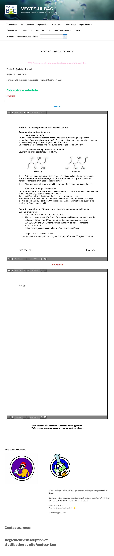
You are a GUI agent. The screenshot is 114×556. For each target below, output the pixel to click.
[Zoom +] (28, 112)
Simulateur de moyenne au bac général (22, 36)
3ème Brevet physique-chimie (78, 25)
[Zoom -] (24, 112)
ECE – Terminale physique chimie (34, 25)
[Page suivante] (12, 112)
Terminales (11, 25)
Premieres (56, 25)
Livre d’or (78, 30)
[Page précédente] (9, 112)
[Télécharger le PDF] (41, 112)
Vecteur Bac (37, 8)
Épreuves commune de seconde (19, 30)
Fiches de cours (42, 30)
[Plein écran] (45, 112)
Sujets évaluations (61, 30)
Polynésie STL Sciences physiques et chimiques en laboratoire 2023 (34, 80)
